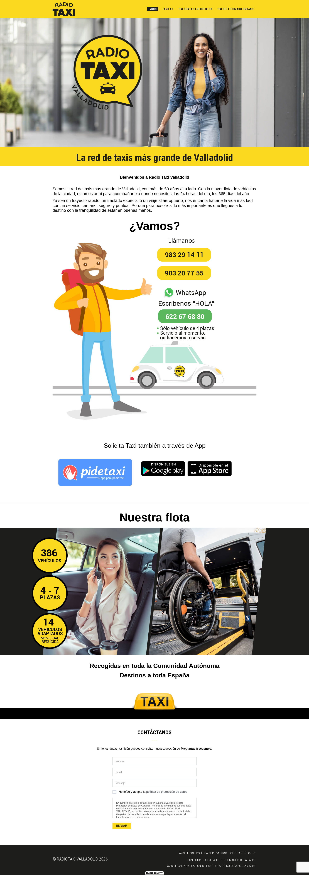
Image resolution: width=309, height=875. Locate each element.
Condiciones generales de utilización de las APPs (221, 860)
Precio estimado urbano (236, 9)
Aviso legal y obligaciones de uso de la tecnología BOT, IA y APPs (211, 866)
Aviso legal (187, 853)
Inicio (153, 9)
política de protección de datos (166, 791)
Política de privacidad (211, 853)
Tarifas (167, 9)
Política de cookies (242, 853)
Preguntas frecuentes (195, 9)
